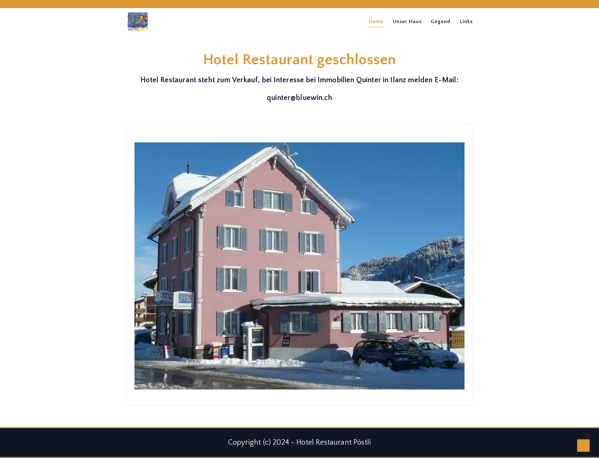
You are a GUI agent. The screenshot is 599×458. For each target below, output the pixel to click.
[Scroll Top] (583, 445)
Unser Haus (407, 21)
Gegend (440, 21)
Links (466, 21)
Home (376, 21)
